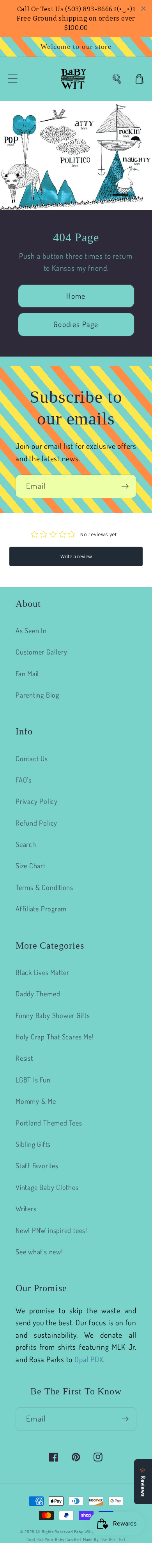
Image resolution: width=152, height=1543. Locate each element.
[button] (13, 79)
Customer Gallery (41, 651)
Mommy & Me (36, 1100)
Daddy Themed (38, 993)
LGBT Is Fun (33, 1079)
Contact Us (32, 758)
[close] (143, 9)
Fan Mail (27, 673)
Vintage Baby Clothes (47, 1187)
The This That (112, 1539)
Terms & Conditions (44, 887)
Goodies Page (76, 324)
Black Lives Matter (42, 972)
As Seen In (31, 630)
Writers (26, 1208)
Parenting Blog (37, 694)
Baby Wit (83, 1531)
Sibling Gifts (33, 1143)
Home (75, 296)
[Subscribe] (125, 486)
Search (26, 844)
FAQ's (24, 779)
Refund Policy (36, 822)
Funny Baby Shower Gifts (53, 1015)
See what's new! (39, 1251)
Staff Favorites (37, 1165)
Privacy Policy (37, 801)
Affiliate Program (41, 908)
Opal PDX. (89, 1359)
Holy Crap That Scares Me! (55, 1036)
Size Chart (31, 865)
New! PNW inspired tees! (51, 1230)
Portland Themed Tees (49, 1122)
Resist (24, 1057)
